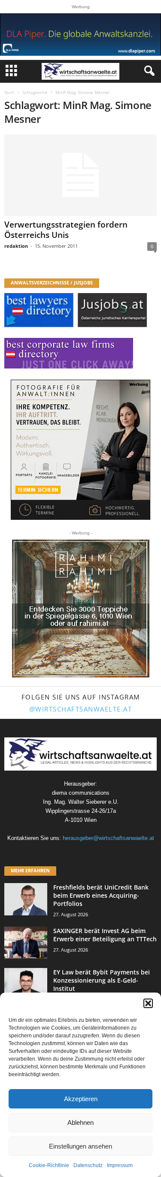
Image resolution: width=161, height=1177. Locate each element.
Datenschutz (88, 1165)
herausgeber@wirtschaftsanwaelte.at (108, 838)
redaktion (16, 246)
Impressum (120, 1165)
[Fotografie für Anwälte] (80, 450)
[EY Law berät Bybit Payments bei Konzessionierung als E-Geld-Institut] (25, 984)
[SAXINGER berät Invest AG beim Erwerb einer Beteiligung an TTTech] (25, 943)
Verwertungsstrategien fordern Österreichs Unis (66, 229)
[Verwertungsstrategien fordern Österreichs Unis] (80, 175)
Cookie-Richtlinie (49, 1165)
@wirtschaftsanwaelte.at (80, 709)
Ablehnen (80, 1122)
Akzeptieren (80, 1098)
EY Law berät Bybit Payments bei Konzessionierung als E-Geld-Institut (101, 980)
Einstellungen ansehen (80, 1146)
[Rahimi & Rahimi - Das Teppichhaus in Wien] (80, 608)
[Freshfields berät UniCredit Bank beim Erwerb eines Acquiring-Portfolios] (25, 899)
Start (9, 92)
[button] (148, 1003)
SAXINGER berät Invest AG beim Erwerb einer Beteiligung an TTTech (105, 935)
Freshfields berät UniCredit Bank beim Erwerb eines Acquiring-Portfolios (101, 895)
